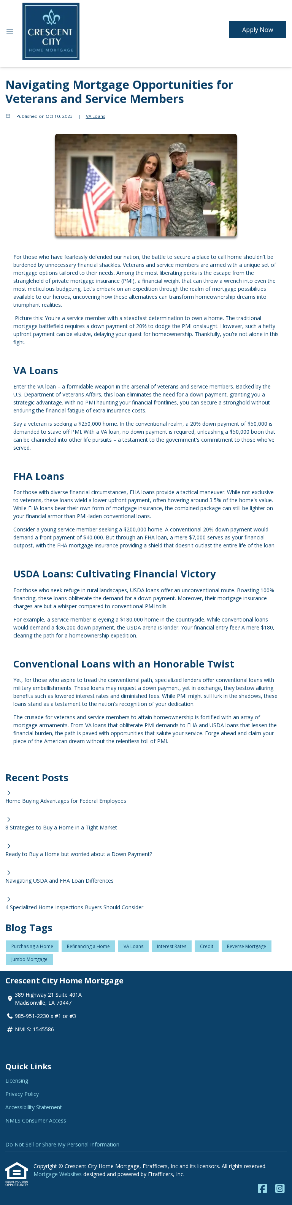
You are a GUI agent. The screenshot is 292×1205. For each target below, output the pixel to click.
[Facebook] (262, 1188)
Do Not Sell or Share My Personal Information (62, 1144)
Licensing (16, 1080)
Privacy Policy (22, 1093)
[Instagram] (280, 1188)
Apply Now (257, 29)
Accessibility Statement (33, 1107)
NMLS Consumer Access (35, 1120)
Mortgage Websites (58, 1174)
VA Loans (95, 116)
